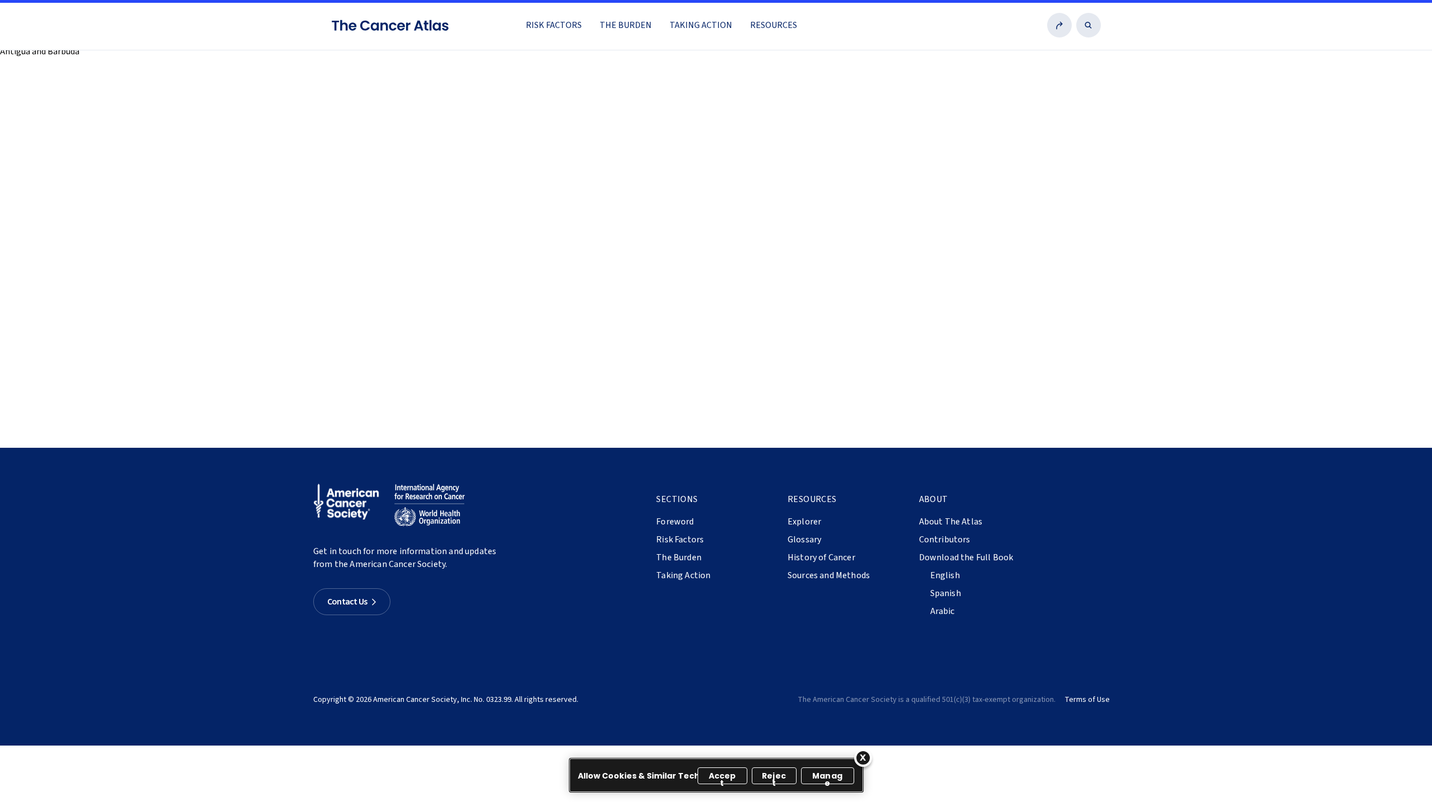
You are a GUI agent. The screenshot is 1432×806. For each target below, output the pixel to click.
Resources (773, 25)
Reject (774, 777)
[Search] (1088, 25)
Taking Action (701, 25)
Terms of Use (1087, 699)
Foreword (675, 522)
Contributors (945, 539)
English (945, 575)
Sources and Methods (829, 575)
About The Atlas (950, 522)
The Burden (626, 25)
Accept (722, 777)
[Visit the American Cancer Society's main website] (349, 505)
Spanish (945, 593)
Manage (827, 777)
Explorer (804, 522)
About (933, 499)
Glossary (804, 539)
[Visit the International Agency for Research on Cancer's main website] (429, 505)
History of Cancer (821, 557)
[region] (716, 775)
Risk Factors (554, 25)
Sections (677, 499)
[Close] (863, 758)
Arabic (942, 611)
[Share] (1059, 25)
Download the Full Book (966, 557)
